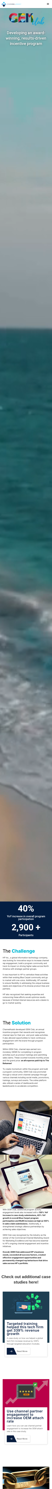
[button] (48, 4)
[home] (10, 4)
